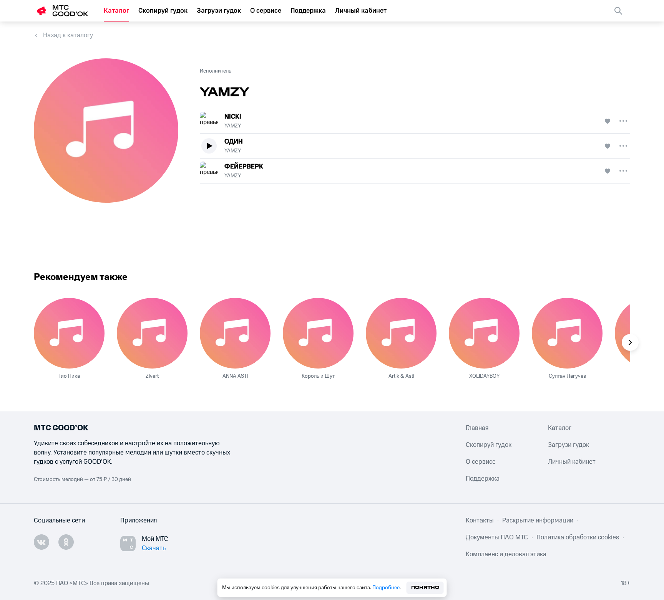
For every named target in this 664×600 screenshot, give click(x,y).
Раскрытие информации (537, 520)
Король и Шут (318, 376)
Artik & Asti (401, 376)
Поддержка (308, 11)
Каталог (116, 11)
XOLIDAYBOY (484, 376)
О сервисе (265, 11)
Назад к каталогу (68, 35)
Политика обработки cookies (577, 537)
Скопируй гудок (163, 11)
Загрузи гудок (219, 11)
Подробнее (386, 588)
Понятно (425, 587)
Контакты (480, 520)
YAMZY (232, 126)
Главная (477, 428)
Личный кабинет (361, 11)
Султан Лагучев (567, 376)
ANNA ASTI (235, 376)
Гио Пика (69, 376)
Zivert (152, 376)
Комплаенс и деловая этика (506, 554)
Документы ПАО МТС (497, 537)
